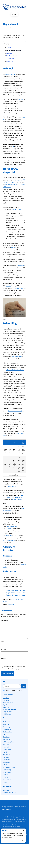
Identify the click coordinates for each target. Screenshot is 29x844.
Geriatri (5, 734)
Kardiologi (6, 744)
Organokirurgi (7, 770)
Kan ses (20, 99)
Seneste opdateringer (9, 792)
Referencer (9, 62)
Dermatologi (6, 727)
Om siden (6, 790)
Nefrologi (6, 752)
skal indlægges (12, 486)
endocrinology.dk (18, 599)
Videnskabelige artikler (9, 709)
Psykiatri (5, 777)
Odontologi (6, 760)
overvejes (8, 529)
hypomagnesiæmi (12, 526)
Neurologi (6, 757)
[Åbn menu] (14, 14)
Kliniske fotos (7, 714)
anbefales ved (19, 288)
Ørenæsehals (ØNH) (9, 767)
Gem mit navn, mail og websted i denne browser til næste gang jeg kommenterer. (15, 668)
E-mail (3, 650)
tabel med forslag (17, 357)
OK (22, 840)
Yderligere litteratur (12, 56)
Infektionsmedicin (8, 742)
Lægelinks (6, 698)
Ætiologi (8, 48)
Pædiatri (5, 775)
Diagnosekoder (7, 712)
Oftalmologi (6, 762)
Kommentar (5, 620)
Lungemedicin (7, 750)
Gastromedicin (7, 732)
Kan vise (8, 286)
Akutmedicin (6, 722)
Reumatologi (7, 780)
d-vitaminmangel (17, 500)
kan (13, 146)
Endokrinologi (11, 604)
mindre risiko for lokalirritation (15, 370)
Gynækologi (6, 737)
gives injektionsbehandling (15, 411)
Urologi (5, 782)
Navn (3, 642)
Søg (23, 686)
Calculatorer (6, 700)
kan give (13, 248)
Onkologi (5, 765)
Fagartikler (6, 705)
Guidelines (11, 59)
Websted (3, 658)
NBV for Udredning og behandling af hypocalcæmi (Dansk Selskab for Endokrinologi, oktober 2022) (16, 592)
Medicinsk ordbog (8, 703)
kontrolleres (8, 536)
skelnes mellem (10, 74)
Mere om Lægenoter (6, 809)
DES (19, 475)
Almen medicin (7, 724)
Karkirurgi (6, 747)
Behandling (9, 53)
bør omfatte (20, 266)
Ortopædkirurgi (7, 772)
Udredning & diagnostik (13, 50)
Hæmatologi (6, 739)
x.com (5, 602)
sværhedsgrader (16, 209)
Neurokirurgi (6, 755)
